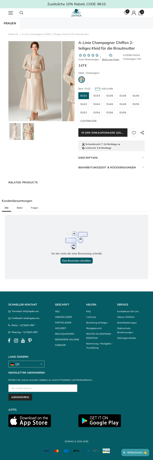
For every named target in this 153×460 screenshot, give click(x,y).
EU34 (96, 95)
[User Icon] (134, 13)
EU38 (123, 95)
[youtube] (23, 340)
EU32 (83, 95)
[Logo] (77, 13)
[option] (35, 81)
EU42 (83, 104)
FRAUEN (10, 23)
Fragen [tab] (34, 207)
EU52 (83, 112)
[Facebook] (9, 340)
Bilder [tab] (20, 207)
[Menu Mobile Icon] (10, 13)
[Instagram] (16, 340)
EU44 (96, 104)
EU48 (123, 104)
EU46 (110, 104)
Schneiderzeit (92, 144)
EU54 (96, 112)
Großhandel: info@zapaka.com (25, 318)
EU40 (136, 95)
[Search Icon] (25, 13)
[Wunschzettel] (134, 132)
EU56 (110, 112)
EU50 (136, 104)
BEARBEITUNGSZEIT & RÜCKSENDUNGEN (107, 167)
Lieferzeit (90, 147)
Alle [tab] (6, 207)
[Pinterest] (29, 340)
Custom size (88, 120)
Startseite (13, 34)
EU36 (110, 95)
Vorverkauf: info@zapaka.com (25, 311)
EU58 (123, 112)
